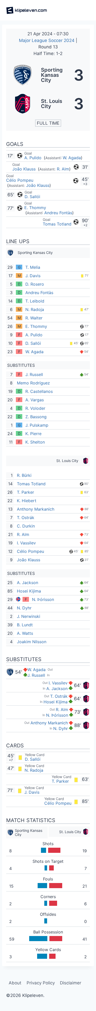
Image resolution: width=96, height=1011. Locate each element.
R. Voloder (35, 408)
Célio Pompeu (19, 180)
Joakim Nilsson (31, 641)
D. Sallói (32, 196)
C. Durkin (26, 526)
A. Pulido (33, 157)
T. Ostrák (25, 517)
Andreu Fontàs (58, 212)
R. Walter (33, 317)
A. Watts (25, 633)
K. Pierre (33, 433)
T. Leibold (34, 301)
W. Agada (72, 157)
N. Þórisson (43, 599)
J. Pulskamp (36, 425)
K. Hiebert (26, 500)
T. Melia (32, 267)
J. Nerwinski (28, 616)
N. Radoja (34, 309)
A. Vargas (34, 399)
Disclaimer (70, 982)
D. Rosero (34, 284)
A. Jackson (27, 582)
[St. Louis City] (48, 103)
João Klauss (24, 168)
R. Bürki (24, 475)
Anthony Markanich (35, 509)
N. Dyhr (24, 607)
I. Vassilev (26, 542)
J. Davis (32, 275)
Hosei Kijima (29, 591)
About (15, 982)
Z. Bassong (36, 416)
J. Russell (34, 374)
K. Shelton (35, 442)
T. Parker (25, 492)
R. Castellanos (39, 391)
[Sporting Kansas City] (48, 75)
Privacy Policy (41, 982)
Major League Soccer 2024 (47, 40)
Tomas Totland (57, 224)
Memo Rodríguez (33, 382)
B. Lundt (25, 624)
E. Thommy (35, 207)
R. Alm (63, 168)
